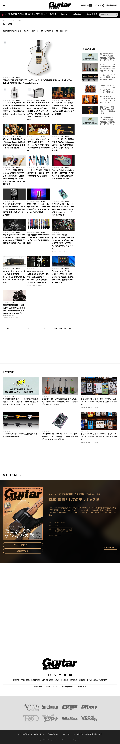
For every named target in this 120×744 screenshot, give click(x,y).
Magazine (12, 475)
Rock (65, 252)
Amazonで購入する (23, 545)
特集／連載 (52, 14)
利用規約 (80, 734)
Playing (64, 680)
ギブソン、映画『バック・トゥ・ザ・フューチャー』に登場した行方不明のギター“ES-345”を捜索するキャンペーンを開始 (14, 209)
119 (65, 329)
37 (47, 329)
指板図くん (82, 687)
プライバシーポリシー (38, 734)
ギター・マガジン (8, 20)
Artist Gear (77, 14)
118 (60, 329)
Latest (10, 372)
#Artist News (31, 31)
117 (55, 329)
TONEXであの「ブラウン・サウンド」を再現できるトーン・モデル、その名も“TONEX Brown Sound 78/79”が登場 (14, 277)
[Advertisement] (60, 594)
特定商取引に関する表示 (93, 734)
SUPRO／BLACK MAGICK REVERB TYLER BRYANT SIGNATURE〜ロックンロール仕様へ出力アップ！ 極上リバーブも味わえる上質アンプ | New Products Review (38, 111)
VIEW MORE (110, 547)
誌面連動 (82, 680)
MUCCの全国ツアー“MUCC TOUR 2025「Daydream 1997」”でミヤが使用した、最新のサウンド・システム (63, 243)
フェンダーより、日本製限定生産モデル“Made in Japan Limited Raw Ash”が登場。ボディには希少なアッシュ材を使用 (63, 145)
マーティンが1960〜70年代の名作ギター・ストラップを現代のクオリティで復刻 (38, 173)
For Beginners (67, 687)
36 (43, 329)
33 (31, 329)
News (89, 14)
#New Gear (47, 31)
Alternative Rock (9, 315)
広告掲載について (54, 734)
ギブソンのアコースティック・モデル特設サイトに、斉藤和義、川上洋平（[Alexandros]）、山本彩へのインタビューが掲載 (63, 108)
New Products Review (97, 680)
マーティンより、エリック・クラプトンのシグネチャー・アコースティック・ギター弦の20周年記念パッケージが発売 (38, 145)
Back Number (51, 687)
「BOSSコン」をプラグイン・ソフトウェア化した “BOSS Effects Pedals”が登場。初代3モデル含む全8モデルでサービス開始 (63, 277)
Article (73, 680)
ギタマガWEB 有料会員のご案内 (19, 14)
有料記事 (39, 14)
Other (68, 100)
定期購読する (23, 551)
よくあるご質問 (23, 734)
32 (27, 329)
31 (23, 329)
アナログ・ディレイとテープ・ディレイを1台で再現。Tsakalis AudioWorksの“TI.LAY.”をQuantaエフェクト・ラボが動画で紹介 (63, 209)
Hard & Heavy (57, 252)
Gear (13, 77)
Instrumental (8, 317)
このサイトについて (68, 734)
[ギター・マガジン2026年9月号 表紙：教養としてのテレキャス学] (23, 539)
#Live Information (12, 31)
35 (39, 329)
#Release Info (64, 31)
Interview (64, 14)
